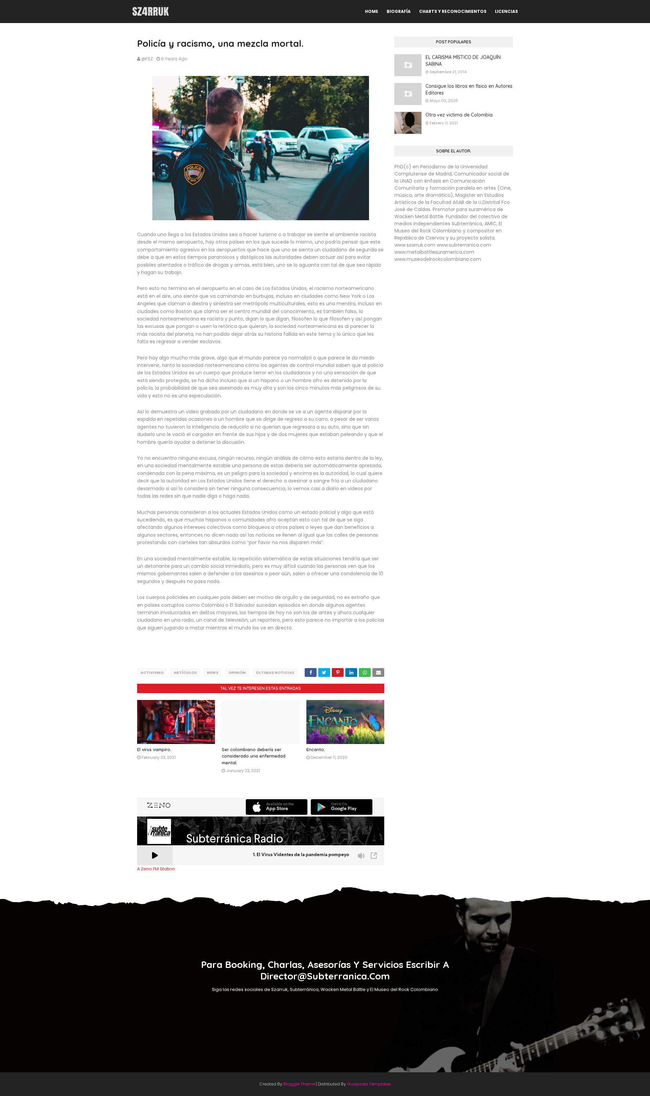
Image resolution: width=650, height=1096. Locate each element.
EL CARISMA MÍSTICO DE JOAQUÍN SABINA (463, 60)
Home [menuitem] (371, 11)
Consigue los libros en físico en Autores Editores (469, 89)
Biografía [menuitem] (399, 11)
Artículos (185, 672)
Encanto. (315, 749)
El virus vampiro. (154, 749)
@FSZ (147, 59)
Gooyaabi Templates (369, 1084)
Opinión (237, 672)
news (212, 672)
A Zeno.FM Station (156, 869)
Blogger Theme (299, 1084)
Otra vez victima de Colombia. (460, 115)
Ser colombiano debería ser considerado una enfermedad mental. (253, 756)
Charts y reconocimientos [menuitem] (452, 11)
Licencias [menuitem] (506, 11)
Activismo (152, 672)
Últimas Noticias (275, 672)
